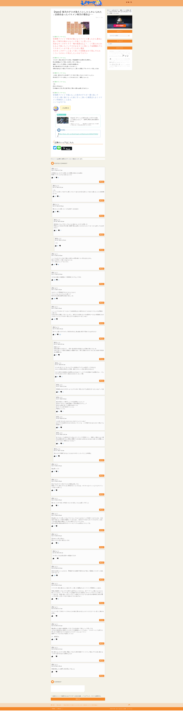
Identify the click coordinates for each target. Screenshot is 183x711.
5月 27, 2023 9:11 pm (61, 386)
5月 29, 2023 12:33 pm (57, 568)
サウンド (124, 62)
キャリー (118, 53)
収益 (122, 64)
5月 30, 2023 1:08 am (57, 666)
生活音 (128, 66)
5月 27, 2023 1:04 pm (57, 308)
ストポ (126, 52)
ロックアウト (124, 66)
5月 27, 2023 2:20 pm (58, 328)
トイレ (112, 67)
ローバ (111, 62)
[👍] (52, 177)
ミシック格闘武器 (126, 64)
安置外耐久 (118, 62)
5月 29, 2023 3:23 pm (57, 585)
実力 (122, 62)
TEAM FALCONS (114, 56)
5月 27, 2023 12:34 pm (57, 274)
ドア (123, 52)
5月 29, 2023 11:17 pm (57, 608)
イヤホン (123, 51)
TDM (110, 64)
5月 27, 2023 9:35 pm (61, 398)
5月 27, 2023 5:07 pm (59, 344)
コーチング (111, 60)
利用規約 (53, 708)
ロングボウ (114, 53)
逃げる (120, 51)
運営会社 (59, 708)
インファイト (121, 60)
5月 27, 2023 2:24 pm (57, 465)
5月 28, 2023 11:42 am (61, 434)
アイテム (120, 56)
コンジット (116, 64)
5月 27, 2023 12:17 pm (57, 170)
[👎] (57, 177)
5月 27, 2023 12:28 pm (57, 255)
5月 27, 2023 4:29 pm (57, 500)
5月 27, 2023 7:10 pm (59, 450)
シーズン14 (116, 51)
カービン (126, 53)
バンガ (128, 62)
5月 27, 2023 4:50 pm (57, 515)
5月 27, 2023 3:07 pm (58, 187)
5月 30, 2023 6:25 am (58, 552)
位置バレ (122, 53)
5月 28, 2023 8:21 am (61, 418)
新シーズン (116, 60)
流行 (120, 66)
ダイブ (112, 52)
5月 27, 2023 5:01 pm (57, 535)
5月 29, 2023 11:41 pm (57, 625)
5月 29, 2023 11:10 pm (60, 240)
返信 (102, 181)
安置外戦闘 (111, 51)
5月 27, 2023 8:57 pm (60, 364)
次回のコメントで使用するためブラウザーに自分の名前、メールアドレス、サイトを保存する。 (77, 696)
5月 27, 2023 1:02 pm (57, 289)
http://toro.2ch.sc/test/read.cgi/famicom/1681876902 (78, 134)
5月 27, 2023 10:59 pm (58, 206)
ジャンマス (127, 59)
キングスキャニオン (118, 52)
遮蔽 (115, 62)
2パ (110, 67)
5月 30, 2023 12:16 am (57, 649)
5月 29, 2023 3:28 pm (59, 221)
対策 (118, 66)
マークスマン (126, 60)
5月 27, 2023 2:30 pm (57, 481)
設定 (116, 66)
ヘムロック (112, 66)
